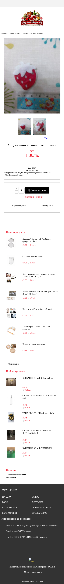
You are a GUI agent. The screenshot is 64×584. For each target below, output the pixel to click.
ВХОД (5, 502)
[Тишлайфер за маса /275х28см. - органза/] (11, 331)
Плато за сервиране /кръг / (34, 344)
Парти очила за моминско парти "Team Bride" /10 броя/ (40, 293)
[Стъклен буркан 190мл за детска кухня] (11, 435)
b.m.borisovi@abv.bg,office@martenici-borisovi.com (35, 525)
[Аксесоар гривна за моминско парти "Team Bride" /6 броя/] (11, 278)
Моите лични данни (33, 572)
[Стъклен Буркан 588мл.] (11, 260)
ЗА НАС (35, 497)
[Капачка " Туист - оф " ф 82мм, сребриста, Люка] (11, 243)
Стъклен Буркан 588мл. (33, 256)
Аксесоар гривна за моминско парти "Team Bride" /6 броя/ (38, 275)
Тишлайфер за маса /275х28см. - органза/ (37, 328)
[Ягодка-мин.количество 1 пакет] (32, 113)
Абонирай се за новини (17, 475)
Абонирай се (13, 364)
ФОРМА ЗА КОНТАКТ (42, 508)
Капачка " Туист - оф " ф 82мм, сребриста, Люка (36, 240)
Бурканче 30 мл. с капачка (37, 378)
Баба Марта (15, 33)
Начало (4, 33)
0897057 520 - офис (23, 531)
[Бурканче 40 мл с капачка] (11, 452)
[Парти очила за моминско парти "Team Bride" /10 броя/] (11, 296)
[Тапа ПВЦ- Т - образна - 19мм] (11, 417)
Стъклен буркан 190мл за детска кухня (36, 432)
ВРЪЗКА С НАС (39, 513)
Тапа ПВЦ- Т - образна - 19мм (38, 413)
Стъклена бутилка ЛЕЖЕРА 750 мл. (39, 396)
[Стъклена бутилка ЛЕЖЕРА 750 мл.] (11, 399)
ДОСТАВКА (37, 502)
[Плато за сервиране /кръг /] (11, 348)
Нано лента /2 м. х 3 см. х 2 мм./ (37, 309)
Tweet (46, 138)
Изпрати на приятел (18, 205)
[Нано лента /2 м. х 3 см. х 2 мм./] (11, 313)
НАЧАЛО (6, 497)
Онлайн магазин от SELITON (32, 581)
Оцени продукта (47, 205)
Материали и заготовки (33, 33)
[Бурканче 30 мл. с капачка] (11, 382)
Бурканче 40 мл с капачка (37, 448)
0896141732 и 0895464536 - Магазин (30, 537)
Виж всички (11, 478)
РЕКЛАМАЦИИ (9, 513)
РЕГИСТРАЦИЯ (9, 508)
